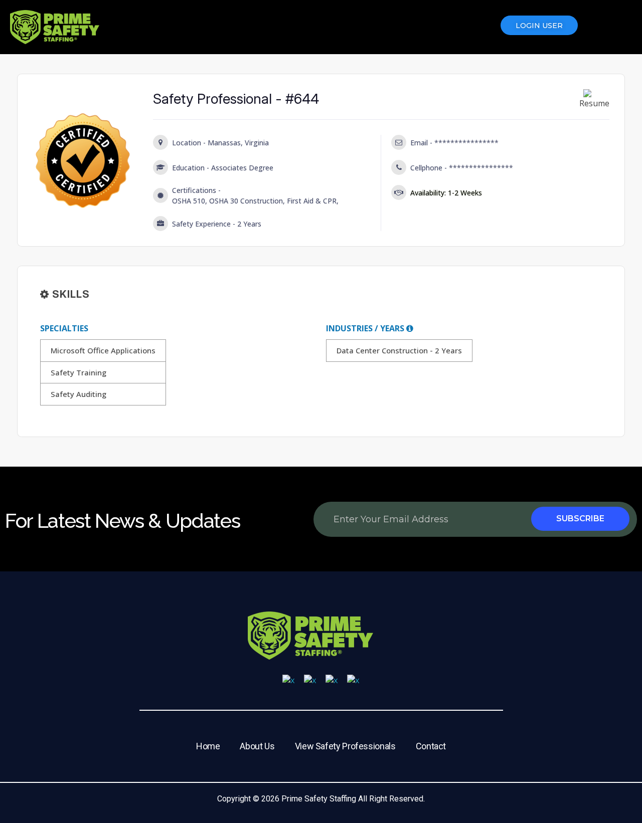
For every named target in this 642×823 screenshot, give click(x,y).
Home (208, 746)
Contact (431, 746)
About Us (257, 746)
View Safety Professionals (345, 746)
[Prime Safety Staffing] (54, 27)
